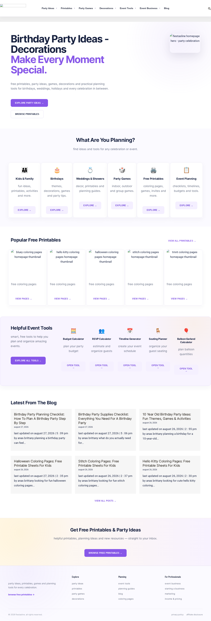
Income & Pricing (173, 598)
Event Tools (126, 8)
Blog (166, 8)
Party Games (86, 8)
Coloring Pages (126, 598)
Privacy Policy (177, 614)
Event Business (148, 8)
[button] (209, 8)
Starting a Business (174, 588)
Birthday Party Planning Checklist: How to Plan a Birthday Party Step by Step (40, 418)
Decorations (106, 8)
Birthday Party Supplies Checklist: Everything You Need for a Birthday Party (105, 418)
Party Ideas (48, 8)
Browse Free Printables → (21, 594)
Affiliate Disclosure (194, 614)
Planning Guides (126, 588)
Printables (66, 8)
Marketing (170, 593)
